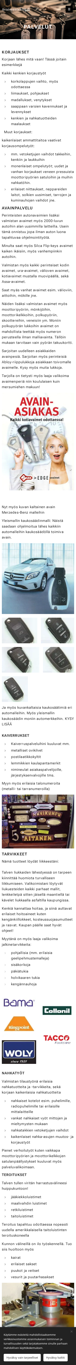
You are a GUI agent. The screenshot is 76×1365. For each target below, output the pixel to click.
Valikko (69, 9)
